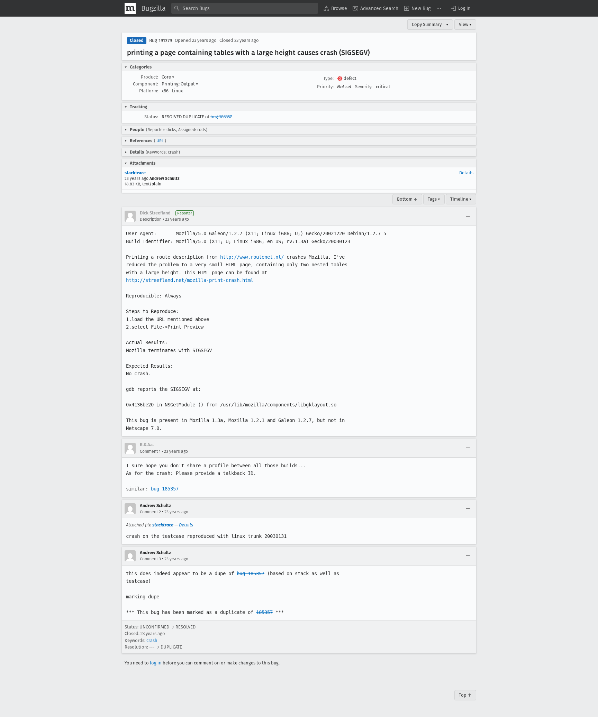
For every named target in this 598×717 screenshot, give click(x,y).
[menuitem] (335, 8)
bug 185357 (221, 116)
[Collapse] (467, 216)
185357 (264, 612)
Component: (145, 83)
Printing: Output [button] (180, 83)
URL (160, 140)
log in (156, 662)
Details (466, 172)
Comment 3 (150, 559)
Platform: (148, 90)
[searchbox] (244, 8)
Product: (149, 77)
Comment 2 (150, 511)
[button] (460, 8)
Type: (328, 78)
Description (151, 219)
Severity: (363, 86)
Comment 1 (150, 451)
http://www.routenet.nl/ (252, 257)
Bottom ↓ (407, 199)
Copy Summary (427, 24)
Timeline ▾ (461, 199)
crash (151, 640)
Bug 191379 (160, 41)
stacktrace (135, 172)
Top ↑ (465, 695)
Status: (151, 116)
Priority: (325, 86)
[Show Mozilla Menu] (130, 8)
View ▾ (465, 24)
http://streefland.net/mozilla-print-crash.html (189, 280)
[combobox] (244, 8)
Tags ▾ (434, 199)
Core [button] (168, 77)
